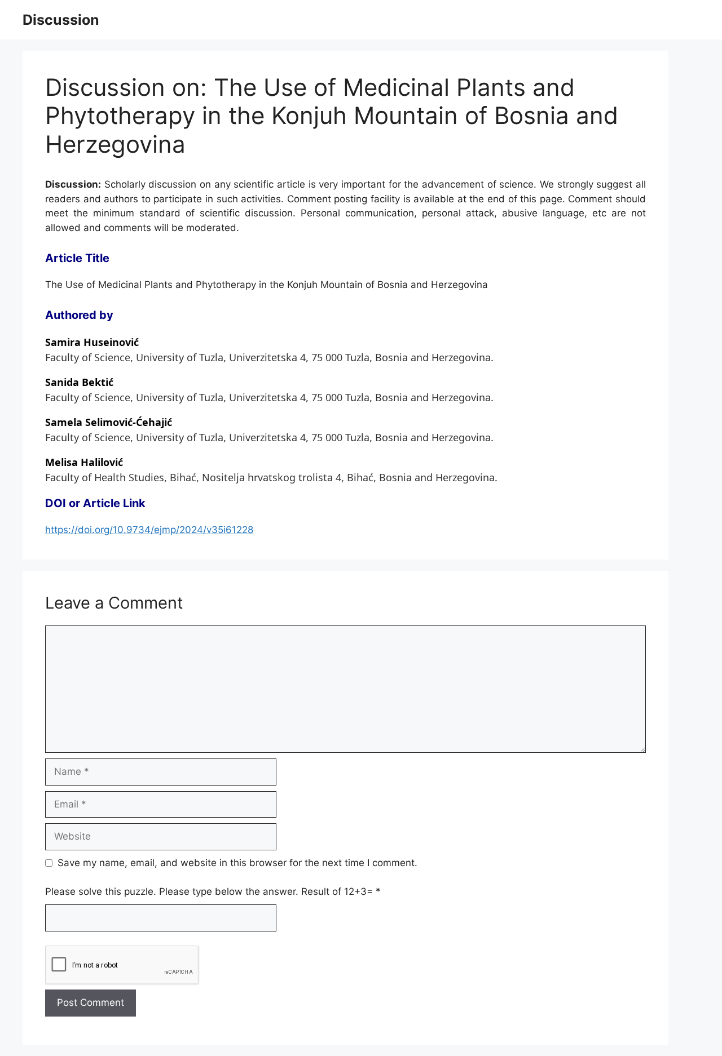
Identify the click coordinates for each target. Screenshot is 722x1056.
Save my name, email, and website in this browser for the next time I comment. (237, 862)
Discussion (61, 19)
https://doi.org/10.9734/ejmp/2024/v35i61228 (149, 529)
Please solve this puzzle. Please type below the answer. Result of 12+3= (213, 891)
